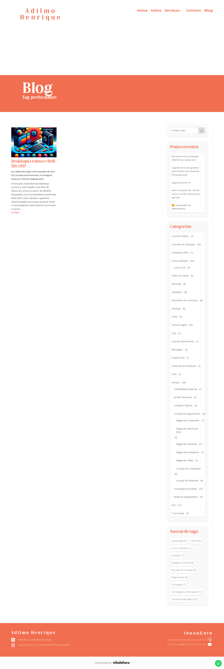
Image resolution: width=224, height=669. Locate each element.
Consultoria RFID (180, 252)
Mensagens (177, 349)
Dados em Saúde (180, 275)
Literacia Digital (179, 324)
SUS (174, 505)
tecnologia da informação (186, 591)
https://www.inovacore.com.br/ (187, 639)
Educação (176, 283)
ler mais (15, 213)
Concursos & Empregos (183, 244)
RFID (174, 374)
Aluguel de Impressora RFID (187, 430)
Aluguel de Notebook (186, 444)
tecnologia (178, 584)
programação (179, 577)
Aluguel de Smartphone (187, 452)
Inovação (176, 308)
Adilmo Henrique (23, 172)
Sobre (156, 11)
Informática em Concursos (185, 300)
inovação (177, 555)
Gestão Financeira (183, 397)
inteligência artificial (182, 562)
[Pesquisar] (201, 130)
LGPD (174, 316)
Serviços (172, 11)
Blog (208, 11)
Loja (174, 333)
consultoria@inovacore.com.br (186, 644)
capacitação (179, 540)
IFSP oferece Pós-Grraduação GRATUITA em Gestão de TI (185, 158)
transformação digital (184, 599)
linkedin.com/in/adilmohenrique (35, 639)
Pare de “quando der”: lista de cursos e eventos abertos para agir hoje (186, 194)
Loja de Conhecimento (183, 341)
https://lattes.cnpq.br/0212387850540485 (43, 645)
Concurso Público (180, 236)
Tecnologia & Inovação (185, 488)
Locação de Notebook (187, 480)
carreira (195, 540)
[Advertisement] (112, 52)
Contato (193, 11)
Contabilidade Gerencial (185, 389)
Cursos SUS (179, 267)
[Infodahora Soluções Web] (120, 663)
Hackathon (177, 292)
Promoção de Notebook (27, 175)
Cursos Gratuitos (180, 260)
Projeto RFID (178, 357)
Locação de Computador (188, 468)
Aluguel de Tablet (184, 460)
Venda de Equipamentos (32, 179)
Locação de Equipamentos (187, 413)
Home (142, 11)
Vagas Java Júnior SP (181, 182)
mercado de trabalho (183, 570)
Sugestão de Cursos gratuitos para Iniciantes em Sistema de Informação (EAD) (185, 171)
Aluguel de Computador (187, 420)
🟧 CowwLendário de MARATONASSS (181, 207)
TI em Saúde (178, 513)
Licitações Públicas (183, 405)
